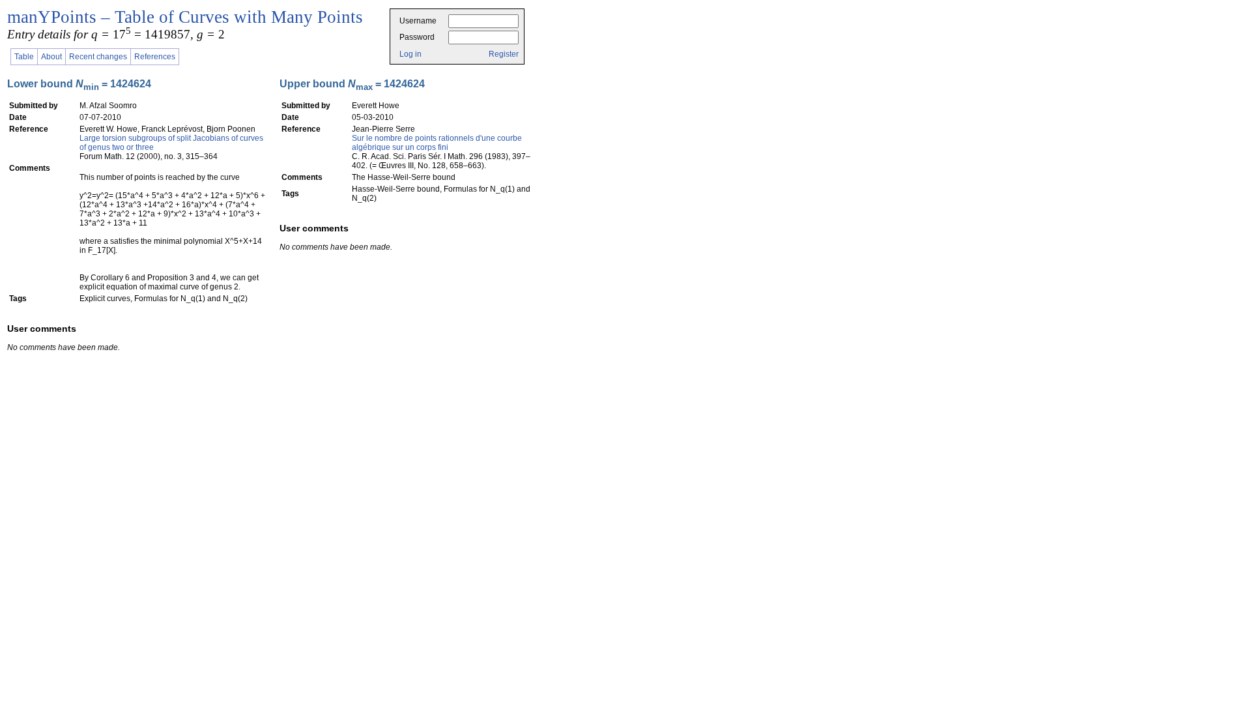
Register (504, 54)
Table (24, 56)
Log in (410, 54)
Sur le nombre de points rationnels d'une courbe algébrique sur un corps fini (437, 143)
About (51, 56)
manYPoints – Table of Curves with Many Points (185, 17)
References (154, 56)
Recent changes (98, 56)
